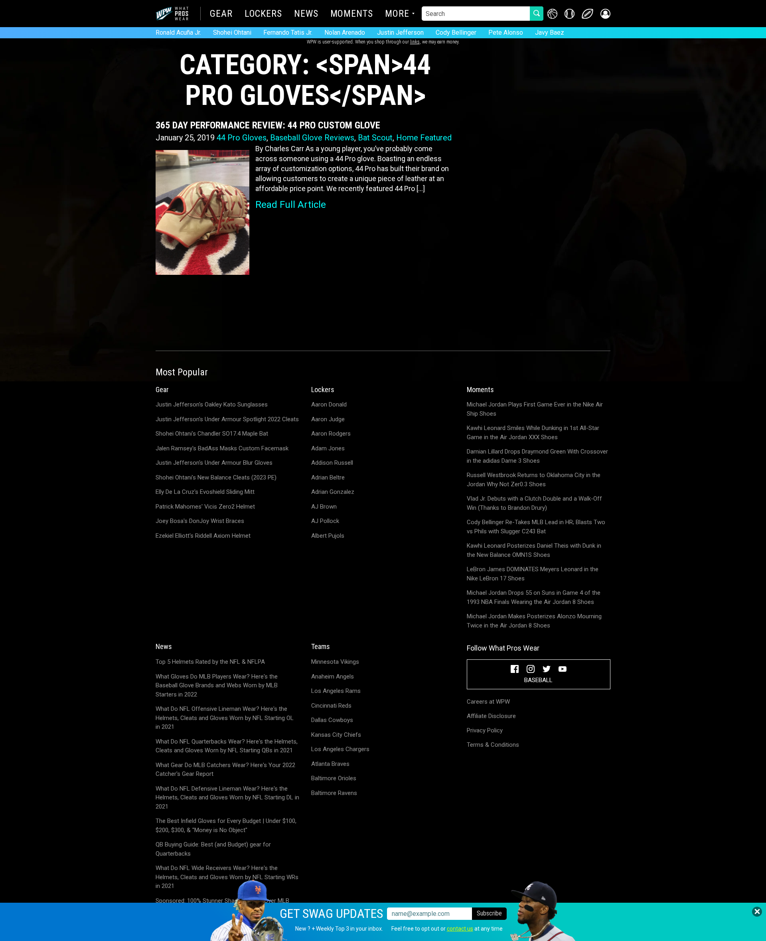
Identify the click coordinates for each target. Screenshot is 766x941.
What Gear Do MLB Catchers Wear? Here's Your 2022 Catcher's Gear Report (225, 769)
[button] (605, 14)
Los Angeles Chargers (340, 749)
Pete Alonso (505, 32)
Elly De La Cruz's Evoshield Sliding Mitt (205, 491)
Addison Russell (332, 462)
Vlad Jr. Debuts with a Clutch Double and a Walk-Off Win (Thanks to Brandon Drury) (534, 503)
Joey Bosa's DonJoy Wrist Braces (200, 521)
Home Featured (424, 137)
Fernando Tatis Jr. (287, 32)
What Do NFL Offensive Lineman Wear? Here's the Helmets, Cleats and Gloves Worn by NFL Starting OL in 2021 (225, 717)
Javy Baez (549, 32)
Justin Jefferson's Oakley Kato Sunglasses (212, 404)
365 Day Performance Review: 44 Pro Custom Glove (268, 125)
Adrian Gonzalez (332, 491)
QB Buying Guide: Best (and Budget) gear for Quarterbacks (213, 849)
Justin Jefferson (400, 32)
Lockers (263, 14)
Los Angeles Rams (336, 690)
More (397, 14)
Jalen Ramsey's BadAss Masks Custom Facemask (222, 448)
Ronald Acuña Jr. (178, 32)
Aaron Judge (328, 419)
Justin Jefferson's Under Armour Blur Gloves (214, 462)
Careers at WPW (488, 701)
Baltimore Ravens (334, 793)
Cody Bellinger (456, 32)
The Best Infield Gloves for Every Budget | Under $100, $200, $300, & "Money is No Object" (226, 825)
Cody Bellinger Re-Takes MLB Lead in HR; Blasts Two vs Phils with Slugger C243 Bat (536, 527)
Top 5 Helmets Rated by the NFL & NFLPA (210, 661)
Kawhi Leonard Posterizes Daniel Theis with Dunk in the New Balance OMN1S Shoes (534, 550)
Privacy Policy (485, 730)
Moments (351, 14)
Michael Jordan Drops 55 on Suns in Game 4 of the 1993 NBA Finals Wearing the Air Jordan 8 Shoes (533, 597)
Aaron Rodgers (331, 433)
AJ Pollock (325, 521)
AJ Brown (324, 506)
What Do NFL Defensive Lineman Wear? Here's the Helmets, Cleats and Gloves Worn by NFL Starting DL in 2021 (227, 797)
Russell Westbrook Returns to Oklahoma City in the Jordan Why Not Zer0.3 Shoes (533, 479)
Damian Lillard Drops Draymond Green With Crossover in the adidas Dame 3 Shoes (537, 456)
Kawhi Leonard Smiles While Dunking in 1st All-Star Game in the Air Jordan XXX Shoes (533, 432)
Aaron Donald (329, 404)
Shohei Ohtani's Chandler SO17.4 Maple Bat (212, 433)
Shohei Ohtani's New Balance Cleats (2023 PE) (216, 477)
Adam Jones (328, 448)
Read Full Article (290, 204)
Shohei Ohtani (232, 32)
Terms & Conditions (493, 744)
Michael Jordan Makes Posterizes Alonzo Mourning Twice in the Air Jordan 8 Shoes (534, 621)
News (306, 14)
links (415, 42)
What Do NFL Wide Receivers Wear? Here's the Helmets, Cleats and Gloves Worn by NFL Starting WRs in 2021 (227, 877)
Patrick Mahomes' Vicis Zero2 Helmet (205, 506)
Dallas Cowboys (332, 720)
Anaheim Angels (332, 676)
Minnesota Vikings (335, 661)
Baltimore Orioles (333, 778)
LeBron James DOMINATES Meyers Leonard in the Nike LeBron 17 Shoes (532, 574)
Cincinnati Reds (331, 705)
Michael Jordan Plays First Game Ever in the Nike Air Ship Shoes (535, 409)
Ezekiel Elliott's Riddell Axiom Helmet (203, 535)
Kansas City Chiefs (336, 734)
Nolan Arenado (344, 32)
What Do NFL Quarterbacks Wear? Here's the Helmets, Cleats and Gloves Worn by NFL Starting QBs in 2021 (227, 746)
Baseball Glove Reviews (312, 137)
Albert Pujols (327, 535)
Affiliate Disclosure (491, 716)
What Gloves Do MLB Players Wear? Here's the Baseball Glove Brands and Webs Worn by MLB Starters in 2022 (217, 685)
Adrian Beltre (328, 477)
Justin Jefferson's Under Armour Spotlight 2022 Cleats (227, 419)
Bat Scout (375, 137)
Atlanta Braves (330, 763)
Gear (221, 14)
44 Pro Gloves (242, 137)
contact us (460, 928)
